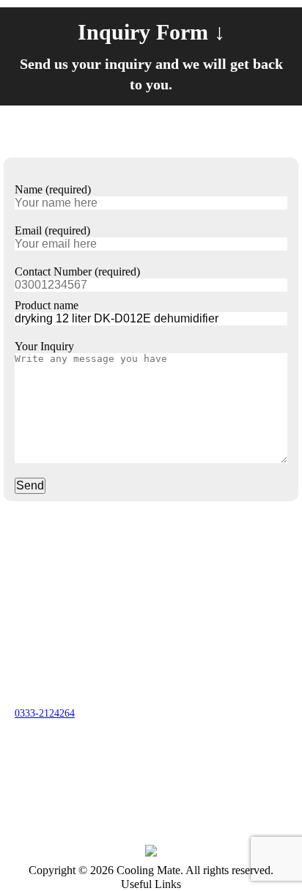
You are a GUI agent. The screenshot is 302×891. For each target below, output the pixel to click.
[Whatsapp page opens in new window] (69, 767)
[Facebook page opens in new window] (25, 767)
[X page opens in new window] (47, 767)
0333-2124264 (45, 713)
